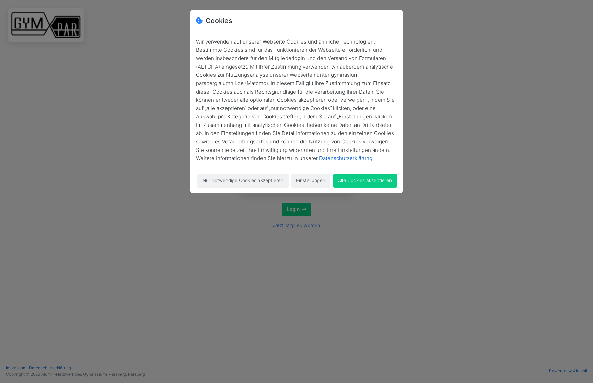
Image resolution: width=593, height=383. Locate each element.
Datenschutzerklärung (345, 158)
